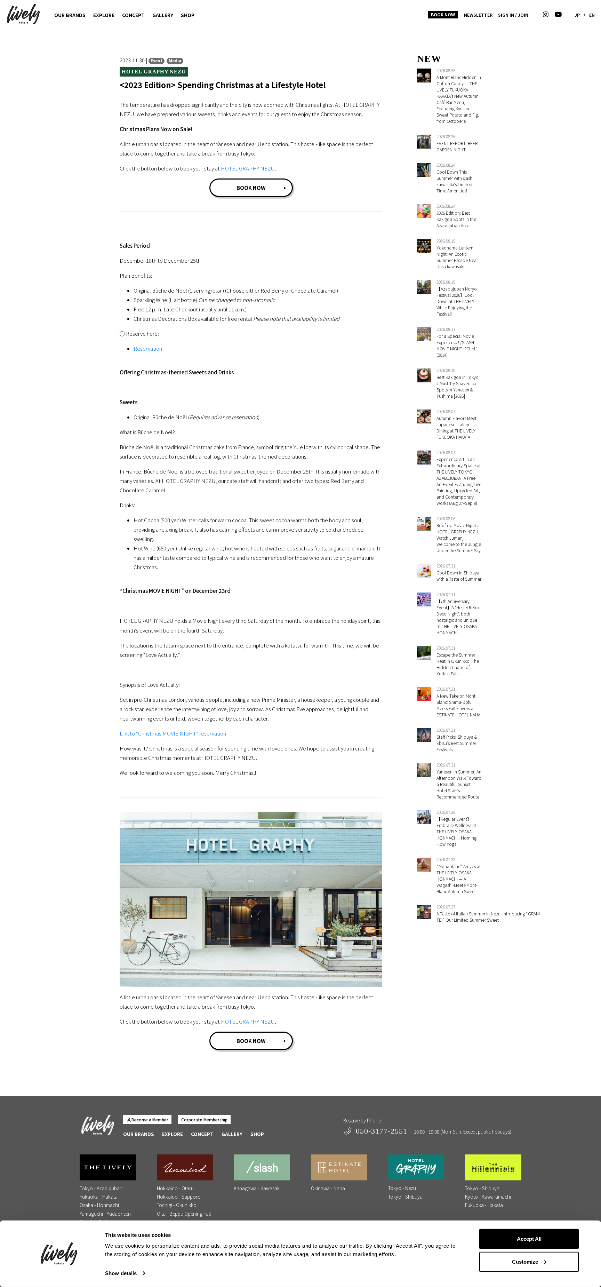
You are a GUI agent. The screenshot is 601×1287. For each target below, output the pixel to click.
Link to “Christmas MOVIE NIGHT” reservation (173, 733)
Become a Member (149, 1119)
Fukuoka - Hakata (99, 1196)
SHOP (187, 14)
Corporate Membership (204, 1119)
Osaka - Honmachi (99, 1204)
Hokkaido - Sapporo (179, 1196)
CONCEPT (133, 14)
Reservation (148, 348)
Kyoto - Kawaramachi (488, 1196)
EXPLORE (103, 14)
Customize (525, 1261)
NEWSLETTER (478, 15)
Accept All (529, 1239)
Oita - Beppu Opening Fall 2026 (184, 1217)
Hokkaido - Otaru (175, 1188)
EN (592, 15)
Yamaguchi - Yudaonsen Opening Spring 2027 (105, 1217)
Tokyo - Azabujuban (101, 1188)
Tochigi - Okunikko (177, 1204)
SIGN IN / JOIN (513, 15)
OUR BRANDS (70, 14)
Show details (121, 1273)
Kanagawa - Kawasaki (257, 1188)
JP (577, 15)
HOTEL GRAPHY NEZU (248, 168)
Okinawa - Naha (328, 1188)
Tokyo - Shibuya (405, 1196)
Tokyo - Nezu (402, 1187)
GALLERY (162, 14)
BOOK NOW (443, 14)
